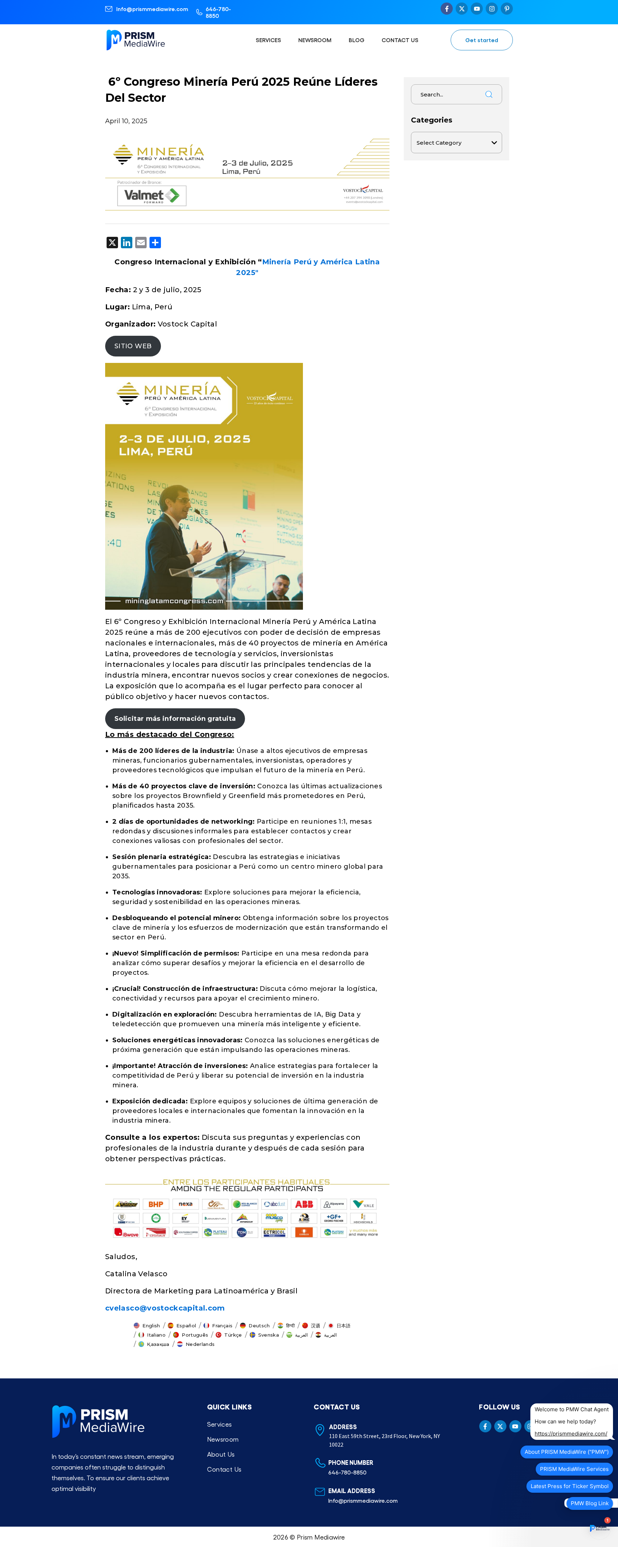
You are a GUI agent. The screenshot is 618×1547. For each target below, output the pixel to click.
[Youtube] (477, 9)
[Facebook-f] (447, 9)
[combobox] (445, 94)
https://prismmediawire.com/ (571, 1433)
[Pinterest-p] (507, 9)
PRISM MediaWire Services (574, 1469)
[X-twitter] (462, 9)
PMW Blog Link (590, 1503)
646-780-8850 (218, 12)
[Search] (489, 94)
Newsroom (315, 39)
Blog (356, 39)
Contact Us (400, 39)
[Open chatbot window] (599, 1528)
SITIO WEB (133, 346)
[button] (147, 1325)
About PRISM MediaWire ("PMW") (567, 1451)
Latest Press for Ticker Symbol (570, 1486)
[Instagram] (492, 9)
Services (268, 39)
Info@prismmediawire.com (152, 8)
